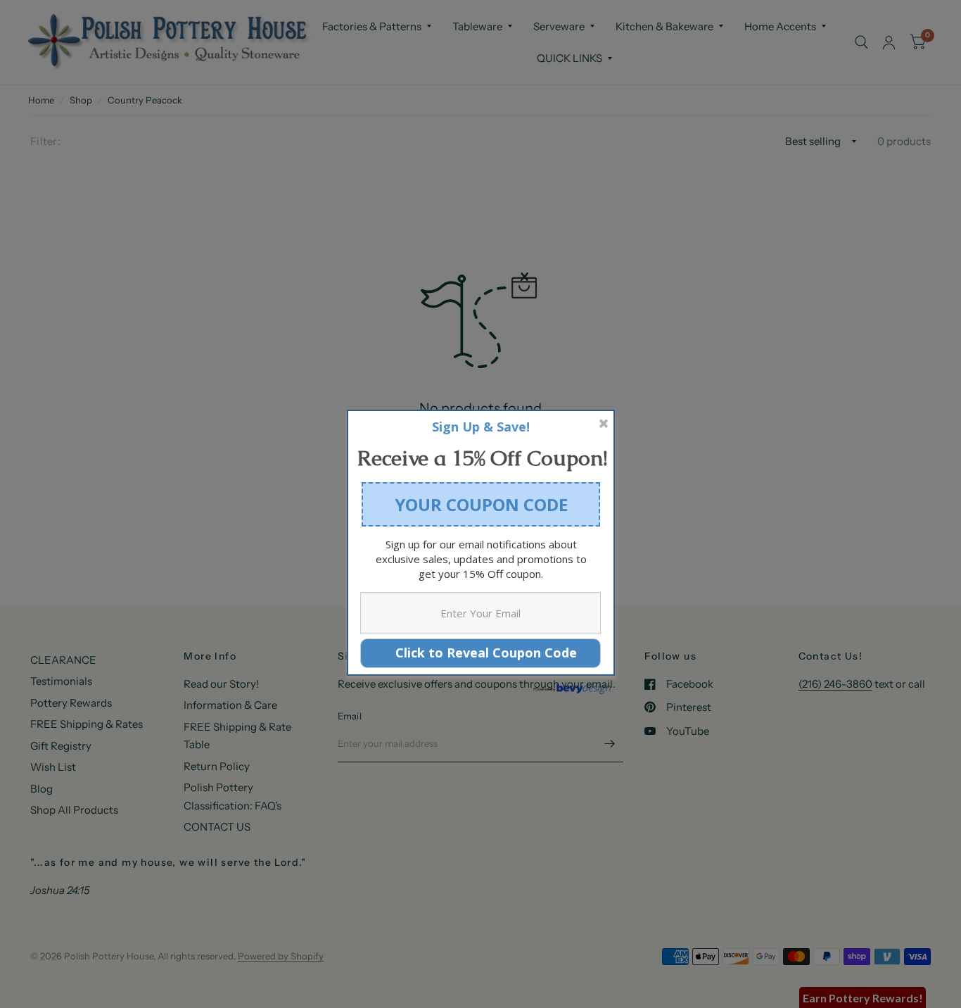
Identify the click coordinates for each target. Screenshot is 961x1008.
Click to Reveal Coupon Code (481, 652)
